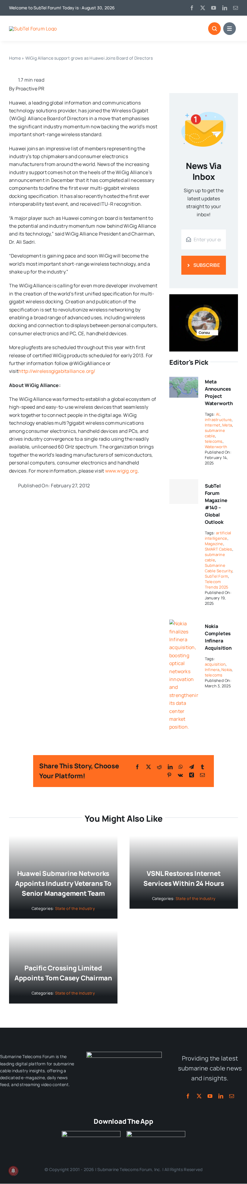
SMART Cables (218, 549)
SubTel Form (216, 576)
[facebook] (191, 7)
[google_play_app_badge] (156, 1133)
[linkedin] (224, 7)
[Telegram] (191, 767)
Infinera (212, 669)
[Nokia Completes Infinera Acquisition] (183, 623)
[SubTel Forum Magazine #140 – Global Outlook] (183, 491)
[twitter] (202, 7)
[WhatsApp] (181, 767)
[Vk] (180, 775)
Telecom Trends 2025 (217, 584)
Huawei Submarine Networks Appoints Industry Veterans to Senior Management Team (63, 883)
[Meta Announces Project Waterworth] (183, 379)
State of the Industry (75, 908)
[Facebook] (137, 767)
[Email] (202, 775)
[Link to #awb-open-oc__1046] (214, 28)
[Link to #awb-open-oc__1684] (229, 28)
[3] (124, 1054)
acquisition (215, 664)
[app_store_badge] (91, 1133)
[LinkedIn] (170, 767)
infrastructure (218, 419)
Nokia (226, 669)
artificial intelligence (218, 535)
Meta (227, 425)
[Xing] (191, 775)
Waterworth (216, 446)
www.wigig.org (121, 470)
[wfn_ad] (203, 296)
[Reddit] (159, 767)
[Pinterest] (169, 775)
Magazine (214, 543)
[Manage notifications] (13, 1171)
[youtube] (213, 7)
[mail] (235, 7)
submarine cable (215, 433)
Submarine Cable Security (218, 568)
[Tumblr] (202, 767)
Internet (212, 425)
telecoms (214, 441)
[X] (148, 767)
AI (217, 414)
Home (15, 58)
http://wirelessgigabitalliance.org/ (56, 371)
